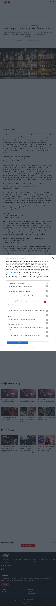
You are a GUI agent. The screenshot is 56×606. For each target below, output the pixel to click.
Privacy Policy (36, 347)
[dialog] (28, 303)
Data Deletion (20, 347)
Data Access (28, 347)
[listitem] (28, 283)
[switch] (46, 286)
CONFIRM (17, 342)
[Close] (53, 258)
